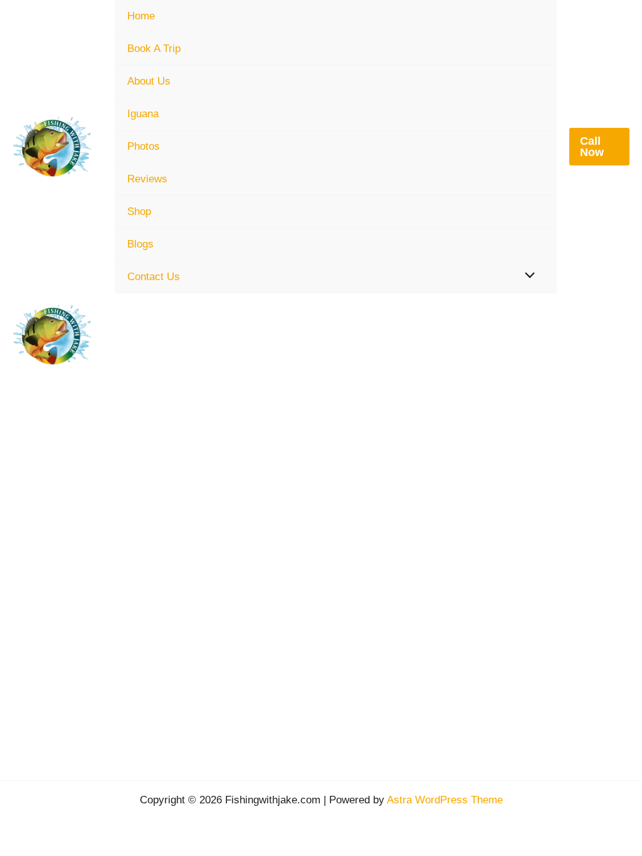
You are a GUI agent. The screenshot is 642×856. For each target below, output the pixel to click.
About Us (149, 81)
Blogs (140, 244)
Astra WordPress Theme (445, 800)
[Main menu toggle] (612, 334)
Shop (139, 211)
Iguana (143, 114)
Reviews (147, 179)
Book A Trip (154, 49)
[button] (599, 146)
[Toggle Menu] (526, 276)
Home (141, 16)
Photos (143, 146)
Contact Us (153, 277)
